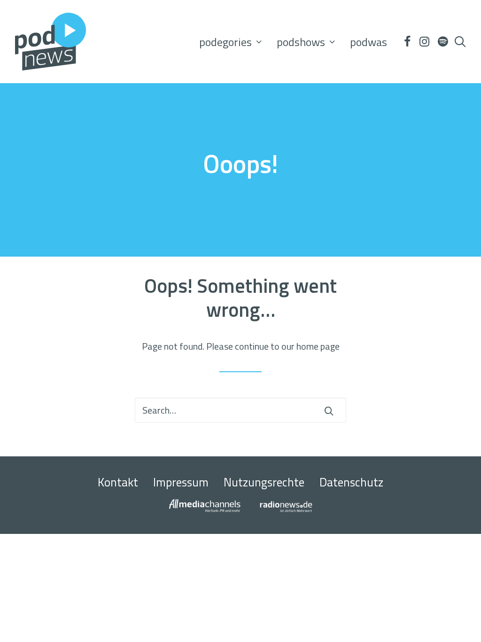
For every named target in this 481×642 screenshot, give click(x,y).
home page (318, 346)
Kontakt (118, 482)
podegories (225, 41)
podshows (301, 41)
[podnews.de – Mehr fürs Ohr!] (50, 41)
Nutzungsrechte (264, 482)
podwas (368, 41)
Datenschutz (351, 482)
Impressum (181, 482)
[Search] (240, 410)
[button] (406, 41)
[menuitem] (230, 41)
